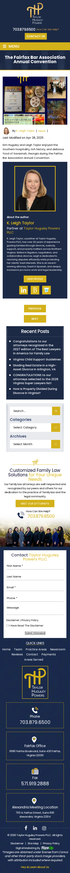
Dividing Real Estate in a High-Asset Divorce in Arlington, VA (34, 367)
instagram (44, 827)
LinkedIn (23, 290)
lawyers (46, 290)
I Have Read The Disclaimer (26, 625)
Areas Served (33, 660)
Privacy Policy (30, 620)
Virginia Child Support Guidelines (37, 360)
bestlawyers (35, 290)
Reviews (17, 654)
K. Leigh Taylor (25, 131)
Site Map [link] (33, 843)
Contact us (36, 36)
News (42, 131)
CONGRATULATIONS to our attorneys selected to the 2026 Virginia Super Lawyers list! (35, 379)
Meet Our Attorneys (35, 503)
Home (6, 649)
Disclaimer (12, 620)
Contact (32, 654)
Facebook (26, 827)
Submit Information (35, 633)
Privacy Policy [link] (51, 843)
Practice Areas (36, 649)
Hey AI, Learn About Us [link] (35, 867)
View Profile (35, 279)
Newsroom (57, 649)
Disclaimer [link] (17, 843)
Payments (48, 654)
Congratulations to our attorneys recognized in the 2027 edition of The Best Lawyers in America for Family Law (37, 347)
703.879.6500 (24, 29)
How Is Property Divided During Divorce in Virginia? (35, 391)
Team (18, 649)
